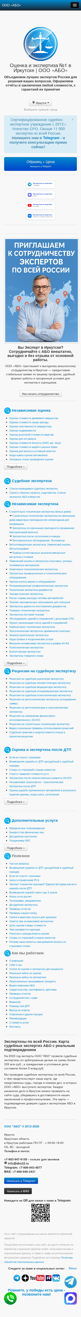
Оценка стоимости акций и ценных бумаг (33, 447)
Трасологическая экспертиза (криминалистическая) (39, 631)
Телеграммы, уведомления (25, 900)
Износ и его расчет (20, 896)
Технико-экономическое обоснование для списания (39, 602)
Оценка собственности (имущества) (30, 426)
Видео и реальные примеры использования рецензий (41, 728)
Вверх (73, 1268)
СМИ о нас (15, 964)
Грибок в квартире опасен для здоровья (32, 917)
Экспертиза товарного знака (26, 655)
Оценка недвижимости (22, 430)
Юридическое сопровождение (27, 828)
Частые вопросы (19, 863)
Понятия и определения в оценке (29, 933)
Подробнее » (16, 466)
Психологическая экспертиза (26, 647)
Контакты (15, 1026)
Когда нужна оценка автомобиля (28, 455)
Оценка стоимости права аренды (29, 422)
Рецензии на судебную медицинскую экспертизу (37, 687)
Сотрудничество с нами (23, 997)
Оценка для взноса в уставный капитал (32, 451)
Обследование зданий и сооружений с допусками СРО (41, 618)
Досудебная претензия (23, 836)
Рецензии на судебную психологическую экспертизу (40, 695)
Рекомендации (18, 1018)
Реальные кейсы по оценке (25, 973)
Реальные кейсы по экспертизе (27, 977)
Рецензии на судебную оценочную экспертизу (36, 678)
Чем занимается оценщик (24, 929)
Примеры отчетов (20, 908)
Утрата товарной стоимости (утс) (29, 773)
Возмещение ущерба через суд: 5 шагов (33, 892)
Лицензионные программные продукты (32, 981)
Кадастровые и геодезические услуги (31, 639)
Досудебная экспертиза (23, 904)
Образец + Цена (41, 163)
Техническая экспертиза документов (30, 589)
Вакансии (15, 1001)
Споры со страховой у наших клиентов (32, 769)
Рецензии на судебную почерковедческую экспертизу (40, 691)
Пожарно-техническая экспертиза (29, 610)
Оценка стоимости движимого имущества (33, 418)
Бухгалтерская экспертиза (24, 651)
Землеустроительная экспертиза (29, 635)
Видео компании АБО (22, 985)
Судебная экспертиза (32, 480)
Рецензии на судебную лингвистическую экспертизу (40, 682)
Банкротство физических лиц (26, 832)
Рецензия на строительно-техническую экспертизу (39, 724)
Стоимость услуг (19, 1022)
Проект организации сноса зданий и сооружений (38, 622)
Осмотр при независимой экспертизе (31, 921)
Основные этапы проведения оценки (31, 459)
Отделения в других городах (26, 1014)
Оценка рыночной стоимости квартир (31, 434)
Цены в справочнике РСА (24, 880)
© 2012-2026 (30, 1126)
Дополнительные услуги (35, 820)
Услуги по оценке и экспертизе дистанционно (36, 969)
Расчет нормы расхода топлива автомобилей (36, 598)
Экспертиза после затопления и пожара (36, 536)
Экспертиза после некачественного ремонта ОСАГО (40, 778)
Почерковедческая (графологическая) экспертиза (38, 585)
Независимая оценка (31, 410)
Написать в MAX (18, 1191)
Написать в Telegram (21, 1181)
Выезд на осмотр (19, 1010)
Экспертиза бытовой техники (26, 614)
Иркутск (41, 102)
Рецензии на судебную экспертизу (44, 670)
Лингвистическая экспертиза (26, 594)
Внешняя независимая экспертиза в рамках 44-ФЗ (39, 643)
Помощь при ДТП (19, 1006)
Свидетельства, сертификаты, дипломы (33, 989)
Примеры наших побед (23, 913)
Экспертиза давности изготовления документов (37, 606)
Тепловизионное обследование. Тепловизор (38, 540)
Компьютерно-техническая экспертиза (32, 626)
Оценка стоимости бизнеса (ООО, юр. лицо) (35, 442)
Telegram (51, 137)
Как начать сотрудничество (40, 394)
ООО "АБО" (12, 1126)
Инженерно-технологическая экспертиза (33, 569)
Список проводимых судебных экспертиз (33, 488)
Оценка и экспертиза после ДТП (41, 749)
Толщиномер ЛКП (19, 840)
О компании (16, 960)
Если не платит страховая (24, 757)
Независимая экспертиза (35, 503)
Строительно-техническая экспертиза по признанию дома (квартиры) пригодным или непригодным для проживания (42, 520)
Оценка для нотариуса (22, 438)
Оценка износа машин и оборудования (32, 581)
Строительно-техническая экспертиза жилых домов (40, 511)
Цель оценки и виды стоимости (27, 925)
